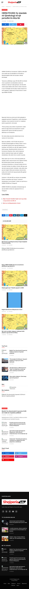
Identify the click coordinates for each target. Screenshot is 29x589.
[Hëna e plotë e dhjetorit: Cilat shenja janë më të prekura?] (5, 378)
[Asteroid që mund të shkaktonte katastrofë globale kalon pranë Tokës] (5, 522)
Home (5, 583)
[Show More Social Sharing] (26, 24)
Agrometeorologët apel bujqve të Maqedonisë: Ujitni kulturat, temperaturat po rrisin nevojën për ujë (18, 432)
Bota (9, 583)
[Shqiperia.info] (14, 2)
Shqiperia (13, 583)
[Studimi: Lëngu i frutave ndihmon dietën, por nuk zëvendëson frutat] (5, 538)
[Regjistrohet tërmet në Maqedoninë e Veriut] (14, 300)
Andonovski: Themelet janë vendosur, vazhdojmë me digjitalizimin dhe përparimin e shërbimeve (18, 440)
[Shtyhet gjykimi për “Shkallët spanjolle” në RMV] (14, 278)
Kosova (18, 583)
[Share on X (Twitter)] (13, 24)
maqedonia (4, 209)
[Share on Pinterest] (20, 24)
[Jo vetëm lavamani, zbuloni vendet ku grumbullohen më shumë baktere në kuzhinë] (5, 529)
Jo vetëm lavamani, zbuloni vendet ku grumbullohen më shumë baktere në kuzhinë (18, 530)
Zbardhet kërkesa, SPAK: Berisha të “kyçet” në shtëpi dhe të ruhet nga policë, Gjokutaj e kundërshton (18, 369)
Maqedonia (4, 9)
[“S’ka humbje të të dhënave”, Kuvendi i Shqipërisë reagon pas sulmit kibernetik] (5, 360)
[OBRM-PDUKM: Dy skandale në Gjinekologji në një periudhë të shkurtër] (14, 36)
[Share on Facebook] (5, 24)
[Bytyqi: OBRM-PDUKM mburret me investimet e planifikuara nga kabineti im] (14, 255)
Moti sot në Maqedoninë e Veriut (11, 203)
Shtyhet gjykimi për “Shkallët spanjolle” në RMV (13, 287)
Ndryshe (13, 585)
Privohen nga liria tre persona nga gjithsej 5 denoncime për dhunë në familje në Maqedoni (17, 424)
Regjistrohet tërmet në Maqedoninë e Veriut (12, 309)
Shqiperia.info (16, 579)
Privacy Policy (14, 580)
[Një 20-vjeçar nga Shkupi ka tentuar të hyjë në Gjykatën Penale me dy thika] (14, 232)
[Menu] (2, 2)
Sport (18, 585)
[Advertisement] (14, 58)
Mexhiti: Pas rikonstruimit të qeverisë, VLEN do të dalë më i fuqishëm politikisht (18, 352)
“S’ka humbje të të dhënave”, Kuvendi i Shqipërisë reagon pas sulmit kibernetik (18, 361)
